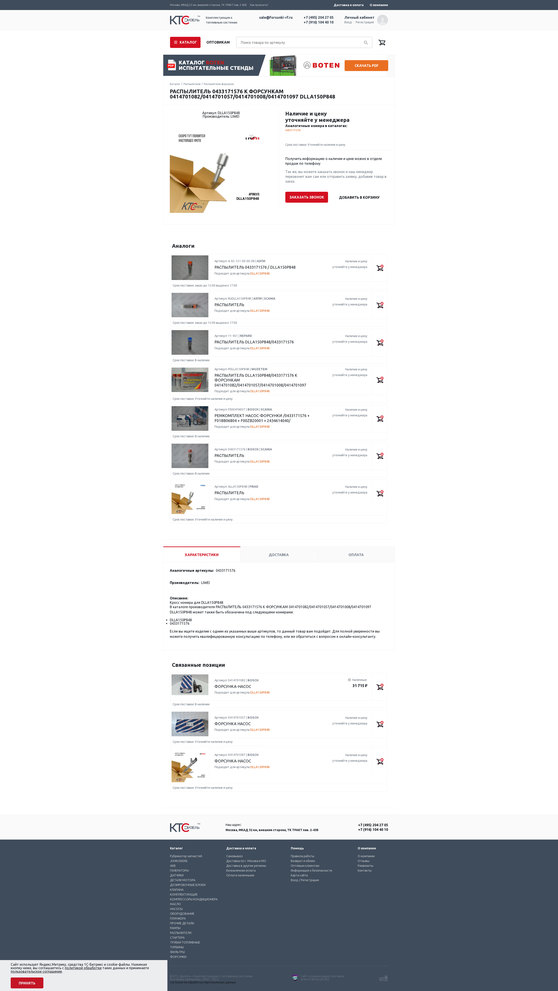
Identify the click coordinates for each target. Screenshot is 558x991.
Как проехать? (259, 4)
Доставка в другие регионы (246, 865)
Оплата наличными (240, 875)
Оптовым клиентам (305, 865)
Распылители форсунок (219, 84)
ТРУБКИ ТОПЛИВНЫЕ (185, 942)
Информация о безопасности (311, 870)
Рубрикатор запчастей (186, 856)
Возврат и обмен (303, 861)
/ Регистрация (309, 880)
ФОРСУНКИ (178, 957)
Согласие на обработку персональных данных (203, 982)
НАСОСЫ (176, 909)
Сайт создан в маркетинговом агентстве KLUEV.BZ (322, 978)
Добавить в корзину (359, 197)
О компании (379, 5)
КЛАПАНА (177, 889)
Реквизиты (365, 865)
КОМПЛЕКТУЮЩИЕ (184, 894)
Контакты (365, 870)
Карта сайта (299, 875)
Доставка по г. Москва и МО (246, 861)
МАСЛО (175, 904)
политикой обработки (83, 968)
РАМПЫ (175, 928)
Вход (348, 22)
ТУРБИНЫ (177, 947)
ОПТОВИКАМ (218, 42)
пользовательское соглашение (36, 971)
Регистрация (365, 22)
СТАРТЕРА (177, 937)
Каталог (175, 84)
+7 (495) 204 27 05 (318, 17)
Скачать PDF (366, 66)
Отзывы (363, 861)
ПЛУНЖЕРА (178, 918)
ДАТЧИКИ (177, 875)
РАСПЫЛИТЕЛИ (180, 933)
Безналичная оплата (241, 870)
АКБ (173, 865)
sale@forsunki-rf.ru (276, 17)
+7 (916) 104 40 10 (318, 22)
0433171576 (293, 130)
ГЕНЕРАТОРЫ (179, 870)
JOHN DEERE (179, 861)
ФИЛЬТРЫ (177, 952)
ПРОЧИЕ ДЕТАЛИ (182, 923)
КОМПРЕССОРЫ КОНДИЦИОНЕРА (194, 899)
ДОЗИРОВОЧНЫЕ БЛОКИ (188, 885)
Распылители (192, 84)
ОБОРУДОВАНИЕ (182, 913)
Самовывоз (234, 856)
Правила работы (302, 856)
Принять (27, 983)
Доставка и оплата (349, 5)
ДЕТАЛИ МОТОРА (182, 880)
